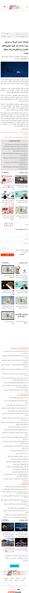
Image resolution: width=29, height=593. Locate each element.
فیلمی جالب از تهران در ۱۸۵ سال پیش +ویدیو (17, 411)
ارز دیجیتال (8, 558)
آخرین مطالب (23, 395)
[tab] (24, 348)
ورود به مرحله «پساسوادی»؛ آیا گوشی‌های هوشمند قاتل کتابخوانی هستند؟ (15, 154)
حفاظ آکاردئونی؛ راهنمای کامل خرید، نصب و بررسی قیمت (15, 517)
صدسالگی (18, 578)
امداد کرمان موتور (8, 555)
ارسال (7, 255)
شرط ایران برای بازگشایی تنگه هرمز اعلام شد (18, 398)
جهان (21, 34)
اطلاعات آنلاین (14, 7)
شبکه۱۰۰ (24, 578)
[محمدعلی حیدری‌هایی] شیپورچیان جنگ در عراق (17, 462)
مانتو (27, 555)
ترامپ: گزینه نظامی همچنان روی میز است (18, 450)
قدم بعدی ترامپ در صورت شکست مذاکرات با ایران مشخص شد (14, 133)
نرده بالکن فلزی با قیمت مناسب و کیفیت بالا (17, 508)
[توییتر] (11, 592)
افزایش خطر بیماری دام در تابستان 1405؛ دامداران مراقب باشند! (16, 504)
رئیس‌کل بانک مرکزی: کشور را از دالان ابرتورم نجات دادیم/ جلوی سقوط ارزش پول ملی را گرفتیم (14, 423)
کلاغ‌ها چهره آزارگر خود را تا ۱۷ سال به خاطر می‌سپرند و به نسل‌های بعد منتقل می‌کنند (16, 475)
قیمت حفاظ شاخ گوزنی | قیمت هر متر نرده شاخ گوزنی (16, 515)
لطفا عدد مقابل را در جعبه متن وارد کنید (22, 251)
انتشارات (16, 580)
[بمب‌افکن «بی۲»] (14, 69)
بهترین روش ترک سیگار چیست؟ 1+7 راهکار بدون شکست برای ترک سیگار (15, 496)
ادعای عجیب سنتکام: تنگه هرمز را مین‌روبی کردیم (17, 405)
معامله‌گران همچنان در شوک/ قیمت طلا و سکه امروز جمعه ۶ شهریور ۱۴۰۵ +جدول (15, 442)
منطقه (17, 34)
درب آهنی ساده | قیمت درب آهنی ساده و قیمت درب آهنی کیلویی (16, 511)
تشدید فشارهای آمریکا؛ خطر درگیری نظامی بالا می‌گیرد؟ (15, 382)
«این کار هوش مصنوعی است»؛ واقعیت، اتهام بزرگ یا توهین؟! (14, 408)
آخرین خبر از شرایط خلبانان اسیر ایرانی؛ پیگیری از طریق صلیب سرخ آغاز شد (14, 361)
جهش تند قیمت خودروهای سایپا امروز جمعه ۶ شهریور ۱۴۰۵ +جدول (15, 433)
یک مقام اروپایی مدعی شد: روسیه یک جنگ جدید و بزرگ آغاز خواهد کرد (15, 374)
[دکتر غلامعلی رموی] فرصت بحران (20, 469)
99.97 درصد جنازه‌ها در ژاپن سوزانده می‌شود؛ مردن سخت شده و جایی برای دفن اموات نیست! (14, 150)
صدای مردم (5, 578)
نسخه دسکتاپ (14, 566)
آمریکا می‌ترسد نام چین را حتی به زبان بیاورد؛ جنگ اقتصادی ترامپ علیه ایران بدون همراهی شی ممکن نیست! (15, 145)
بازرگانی (24, 483)
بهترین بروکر (13, 558)
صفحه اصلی (25, 34)
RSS (6, 580)
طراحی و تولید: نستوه (13, 589)
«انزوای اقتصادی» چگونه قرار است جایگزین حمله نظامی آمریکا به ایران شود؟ (15, 168)
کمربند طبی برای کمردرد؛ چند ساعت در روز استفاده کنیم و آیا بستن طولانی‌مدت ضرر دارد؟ (15, 492)
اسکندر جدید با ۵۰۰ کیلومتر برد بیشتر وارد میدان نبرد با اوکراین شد (14, 370)
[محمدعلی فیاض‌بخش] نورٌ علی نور (19, 472)
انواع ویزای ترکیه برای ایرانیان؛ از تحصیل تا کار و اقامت (16, 486)
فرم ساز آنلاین (15, 555)
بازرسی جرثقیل (21, 555)
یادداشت (22, 580)
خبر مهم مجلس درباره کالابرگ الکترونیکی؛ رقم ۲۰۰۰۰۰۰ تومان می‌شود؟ (15, 414)
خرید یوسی (25, 558)
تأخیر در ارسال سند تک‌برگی (21, 453)
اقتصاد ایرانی (19, 558)
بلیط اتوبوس (25, 560)
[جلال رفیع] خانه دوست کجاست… (20, 464)
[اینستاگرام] (13, 592)
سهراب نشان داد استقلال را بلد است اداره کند (17, 427)
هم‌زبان (11, 578)
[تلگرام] (9, 592)
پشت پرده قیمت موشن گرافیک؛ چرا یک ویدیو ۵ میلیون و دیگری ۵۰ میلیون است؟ (14, 500)
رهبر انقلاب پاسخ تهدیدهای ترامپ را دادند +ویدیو (16, 137)
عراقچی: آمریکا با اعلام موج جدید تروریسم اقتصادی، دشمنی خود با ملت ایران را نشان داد (15, 386)
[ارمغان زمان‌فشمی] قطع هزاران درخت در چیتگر (17, 467)
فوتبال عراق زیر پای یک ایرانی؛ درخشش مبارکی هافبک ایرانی (14, 489)
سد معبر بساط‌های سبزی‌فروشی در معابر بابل (17, 456)
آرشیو (11, 580)
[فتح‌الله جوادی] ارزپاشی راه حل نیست (19, 459)
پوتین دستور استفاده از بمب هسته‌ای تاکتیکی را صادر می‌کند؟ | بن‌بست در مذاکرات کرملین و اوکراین (14, 379)
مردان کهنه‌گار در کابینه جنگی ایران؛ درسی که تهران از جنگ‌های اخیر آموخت (15, 163)
